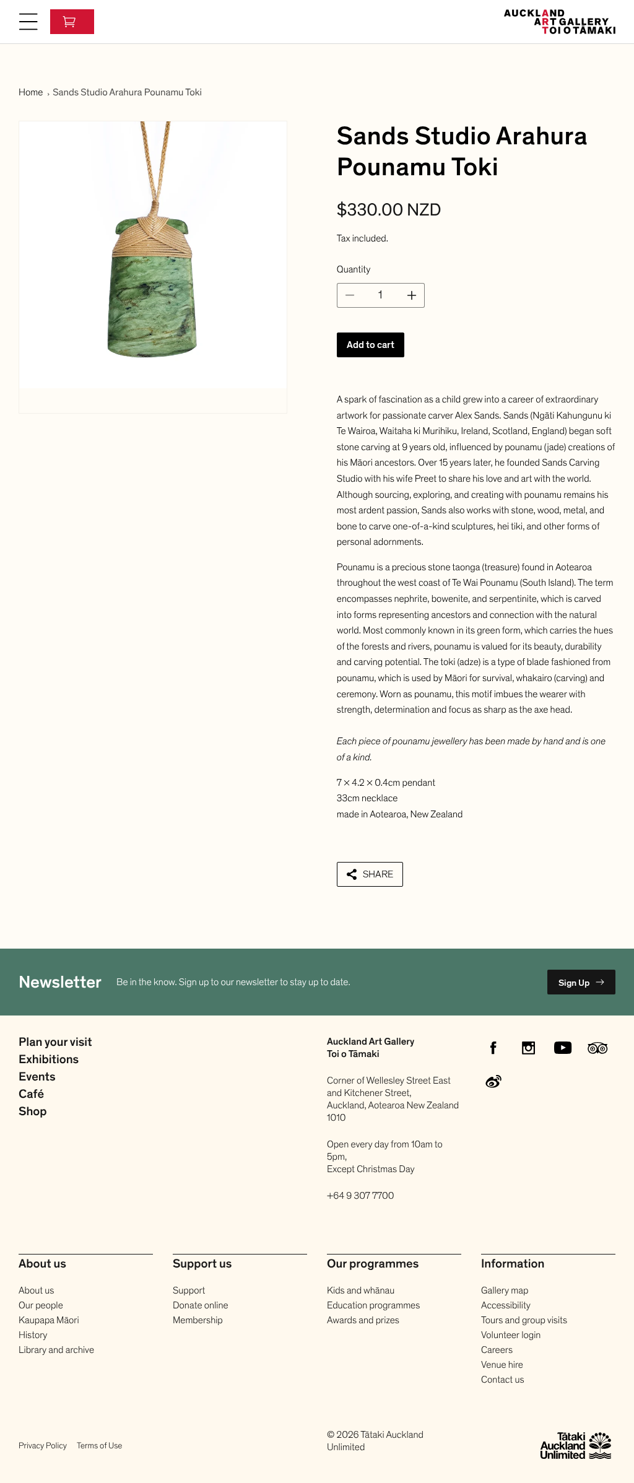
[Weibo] (493, 1082)
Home (31, 92)
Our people (41, 1305)
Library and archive (56, 1350)
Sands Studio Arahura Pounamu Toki (127, 92)
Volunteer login (511, 1335)
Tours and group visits (524, 1320)
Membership (198, 1320)
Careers (497, 1350)
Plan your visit (55, 1043)
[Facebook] (493, 1047)
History (33, 1335)
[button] (28, 21)
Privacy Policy (43, 1445)
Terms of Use (99, 1445)
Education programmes (373, 1305)
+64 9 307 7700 (360, 1195)
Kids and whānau (360, 1290)
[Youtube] (562, 1047)
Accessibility (506, 1305)
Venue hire (502, 1365)
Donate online (200, 1305)
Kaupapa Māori (49, 1320)
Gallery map (504, 1290)
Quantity (353, 269)
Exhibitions (49, 1060)
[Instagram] (528, 1047)
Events (37, 1077)
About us (36, 1290)
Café (31, 1095)
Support (189, 1290)
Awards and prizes (363, 1320)
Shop (33, 1112)
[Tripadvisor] (597, 1047)
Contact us (502, 1379)
